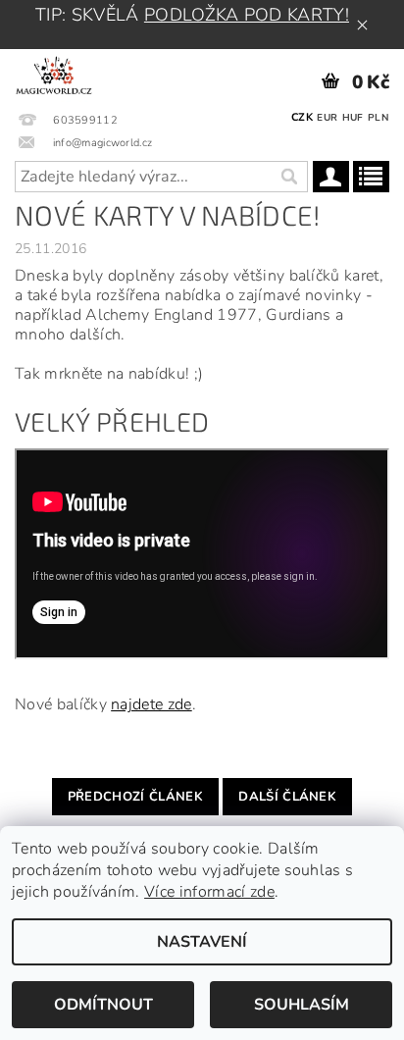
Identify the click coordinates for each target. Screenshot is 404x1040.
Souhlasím (301, 1004)
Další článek (287, 797)
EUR (327, 118)
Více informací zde (209, 892)
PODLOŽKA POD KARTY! (246, 14)
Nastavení (202, 942)
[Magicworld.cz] (54, 74)
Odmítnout (103, 1004)
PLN (378, 118)
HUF (353, 118)
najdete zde (151, 704)
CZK (302, 117)
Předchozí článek (135, 797)
